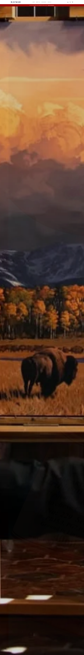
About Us (38, 2)
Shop (34, 2)
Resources (44, 2)
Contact (49, 2)
